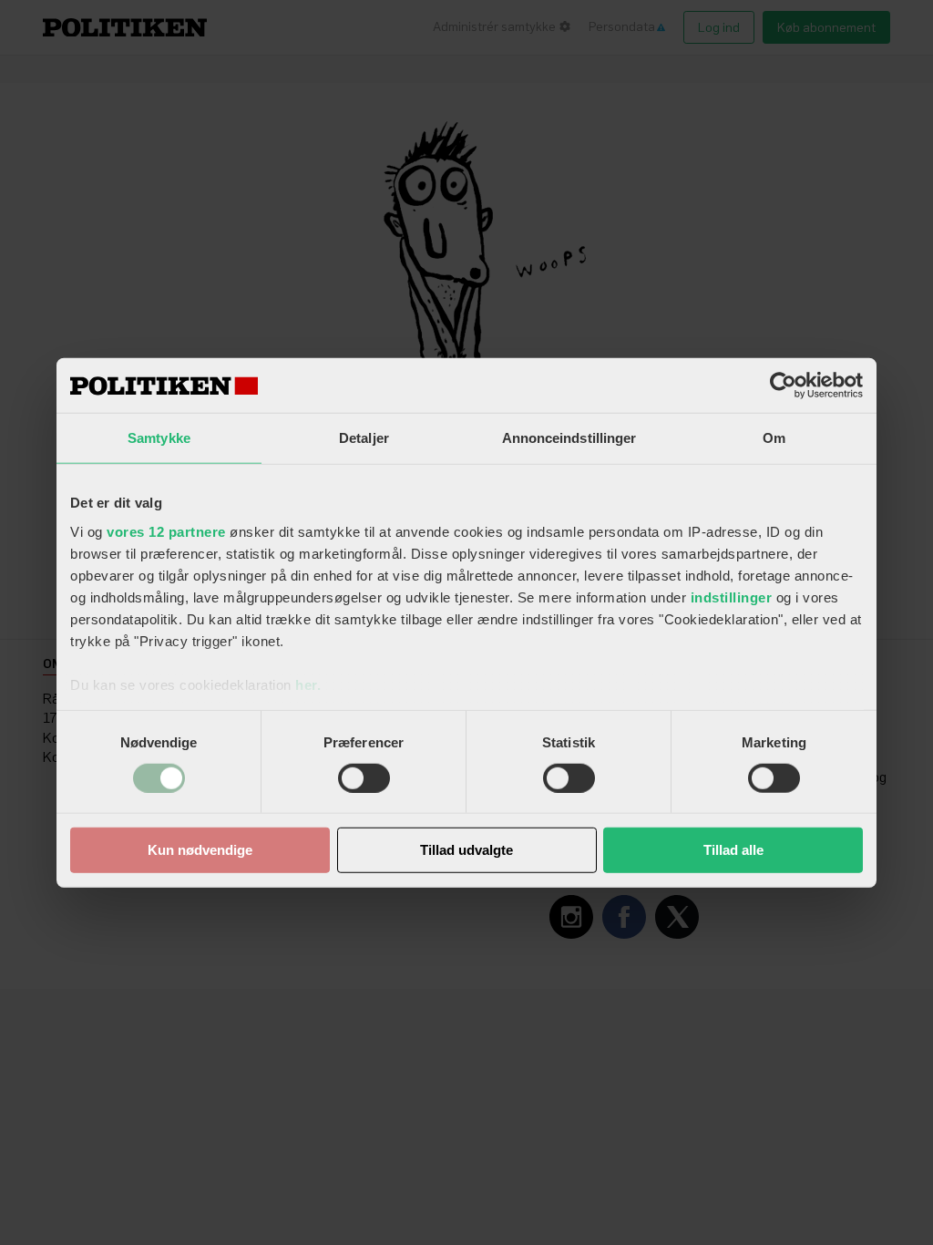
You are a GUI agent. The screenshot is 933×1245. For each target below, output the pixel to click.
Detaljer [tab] (364, 438)
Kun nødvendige (200, 850)
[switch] (364, 778)
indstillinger (732, 596)
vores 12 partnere (166, 531)
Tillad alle (733, 850)
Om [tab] (774, 438)
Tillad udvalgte (466, 850)
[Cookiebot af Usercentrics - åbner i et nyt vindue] (783, 385)
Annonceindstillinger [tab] (569, 438)
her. (308, 684)
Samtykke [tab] (159, 438)
